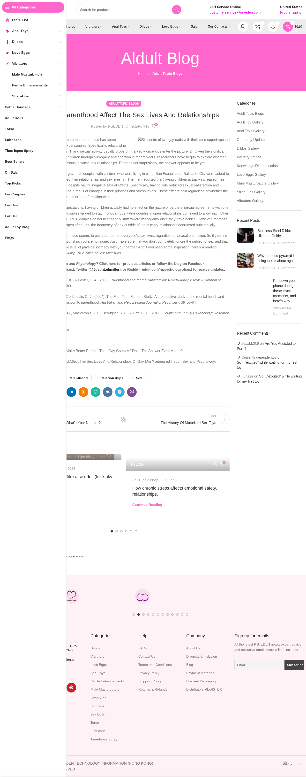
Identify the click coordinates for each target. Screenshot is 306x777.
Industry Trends (249, 157)
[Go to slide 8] (167, 614)
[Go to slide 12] (187, 614)
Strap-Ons (98, 698)
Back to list (123, 419)
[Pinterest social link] (71, 687)
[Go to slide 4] (126, 531)
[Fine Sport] (107, 596)
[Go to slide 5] (131, 531)
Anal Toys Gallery (251, 131)
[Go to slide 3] (121, 531)
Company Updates (252, 140)
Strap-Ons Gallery (251, 192)
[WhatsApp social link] (95, 392)
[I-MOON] (249, 596)
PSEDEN (115, 126)
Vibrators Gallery (250, 201)
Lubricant (97, 731)
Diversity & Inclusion (201, 656)
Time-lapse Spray (103, 739)
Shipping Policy (150, 681)
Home (143, 73)
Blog (189, 665)
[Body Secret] (142, 596)
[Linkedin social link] (71, 392)
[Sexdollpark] (71, 596)
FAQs (142, 648)
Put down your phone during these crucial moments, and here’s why (284, 290)
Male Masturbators (104, 689)
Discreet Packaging (201, 681)
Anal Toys (97, 673)
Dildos (95, 648)
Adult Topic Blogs (167, 73)
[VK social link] (107, 392)
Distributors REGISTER (204, 689)
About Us (193, 648)
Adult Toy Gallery (250, 122)
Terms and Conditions (155, 665)
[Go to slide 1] (112, 531)
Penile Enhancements (107, 681)
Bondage (97, 706)
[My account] (242, 26)
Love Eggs (98, 665)
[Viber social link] (132, 392)
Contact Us (146, 656)
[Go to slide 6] (136, 531)
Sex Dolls (97, 714)
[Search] (176, 9)
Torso (94, 722)
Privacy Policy (148, 673)
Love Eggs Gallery (251, 174)
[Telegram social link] (120, 392)
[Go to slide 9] (172, 614)
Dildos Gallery (248, 148)
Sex (139, 378)
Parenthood (78, 378)
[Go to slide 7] (163, 614)
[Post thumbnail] (245, 237)
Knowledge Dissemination (257, 166)
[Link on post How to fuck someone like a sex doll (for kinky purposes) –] (69, 457)
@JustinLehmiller (104, 269)
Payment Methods (200, 673)
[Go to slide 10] (177, 614)
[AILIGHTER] (284, 596)
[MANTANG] (213, 596)
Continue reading (147, 505)
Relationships (111, 378)
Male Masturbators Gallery (258, 183)
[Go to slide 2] (116, 531)
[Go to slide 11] (182, 614)
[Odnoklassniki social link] (83, 392)
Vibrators (97, 656)
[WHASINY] (178, 596)
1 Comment (286, 243)
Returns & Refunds (152, 689)
